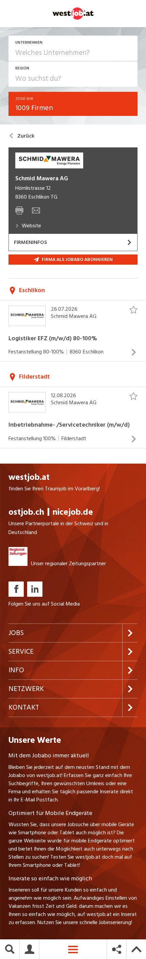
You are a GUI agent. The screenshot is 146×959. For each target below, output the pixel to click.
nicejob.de (73, 512)
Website (31, 225)
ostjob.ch (26, 512)
